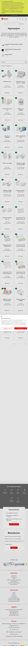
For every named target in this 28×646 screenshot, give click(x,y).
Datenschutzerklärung (21, 324)
